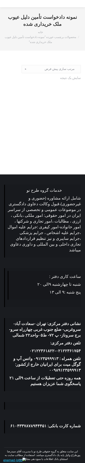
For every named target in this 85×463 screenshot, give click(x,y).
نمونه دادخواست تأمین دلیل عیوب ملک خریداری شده (42, 153)
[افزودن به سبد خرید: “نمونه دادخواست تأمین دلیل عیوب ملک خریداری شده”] (75, 142)
